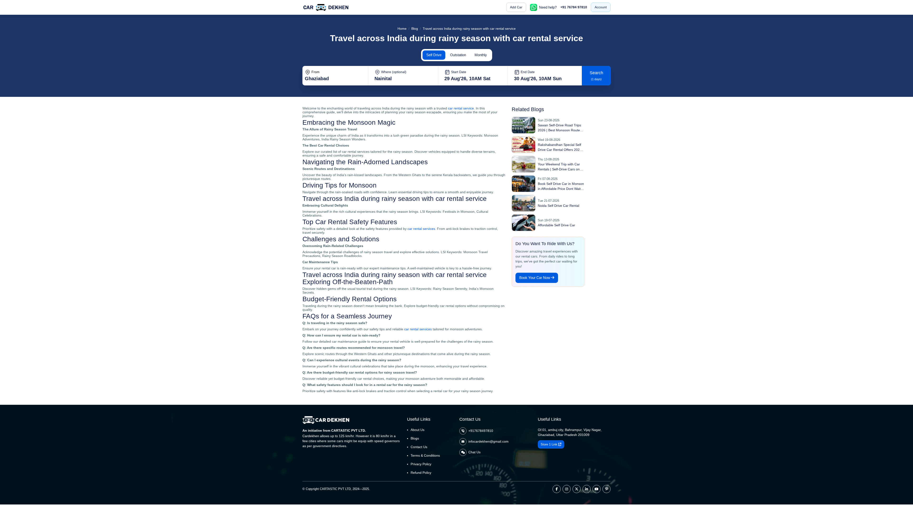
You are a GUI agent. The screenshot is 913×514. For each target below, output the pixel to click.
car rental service (461, 108)
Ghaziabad (317, 78)
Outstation (458, 55)
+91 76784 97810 (573, 7)
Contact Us (419, 447)
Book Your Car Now (535, 278)
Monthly (481, 55)
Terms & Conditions (425, 455)
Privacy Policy (421, 464)
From (315, 72)
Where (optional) (393, 72)
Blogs (415, 438)
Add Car (516, 7)
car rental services (421, 229)
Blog (414, 28)
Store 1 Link (549, 444)
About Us (417, 430)
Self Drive (434, 55)
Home (402, 28)
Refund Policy (421, 472)
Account (601, 7)
